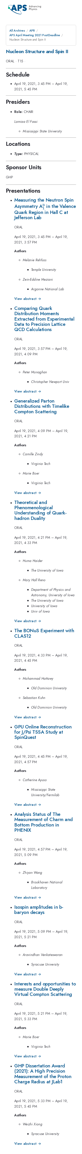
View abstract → (27, 298)
